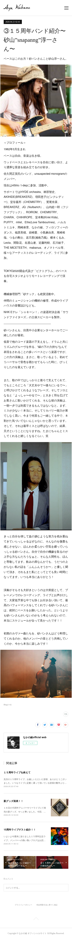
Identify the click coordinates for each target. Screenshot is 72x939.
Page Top (36, 919)
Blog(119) (8, 704)
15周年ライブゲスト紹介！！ (20, 829)
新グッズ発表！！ (13, 801)
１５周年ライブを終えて (17, 772)
